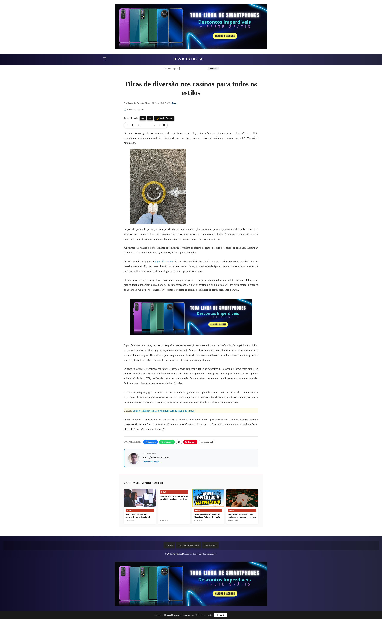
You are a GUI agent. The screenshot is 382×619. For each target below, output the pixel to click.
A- (150, 118)
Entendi (221, 615)
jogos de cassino (164, 261)
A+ (142, 118)
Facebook (152, 442)
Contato (169, 545)
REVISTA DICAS (188, 59)
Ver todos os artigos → (152, 461)
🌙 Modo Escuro (164, 118)
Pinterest (191, 442)
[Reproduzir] (133, 125)
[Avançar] (138, 125)
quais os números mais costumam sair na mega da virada (163, 410)
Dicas (174, 103)
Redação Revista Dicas (156, 457)
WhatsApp (168, 442)
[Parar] (163, 125)
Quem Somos (210, 545)
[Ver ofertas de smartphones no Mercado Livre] (191, 27)
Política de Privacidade (188, 545)
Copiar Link (209, 442)
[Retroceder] (127, 125)
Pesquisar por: (171, 68)
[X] (179, 442)
